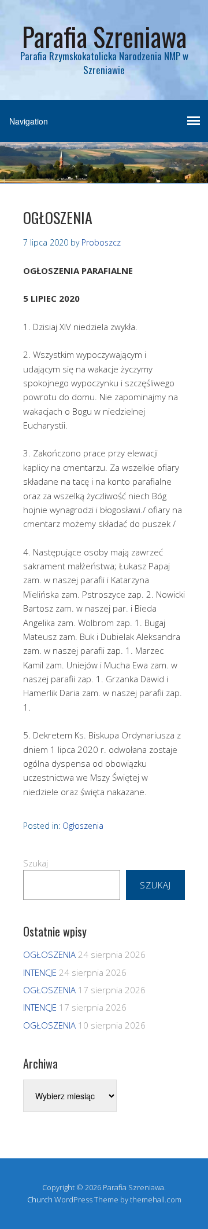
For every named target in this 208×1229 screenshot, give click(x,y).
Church (40, 1199)
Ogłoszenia (82, 825)
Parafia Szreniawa (104, 36)
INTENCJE (40, 972)
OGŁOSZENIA (49, 954)
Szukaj (35, 863)
